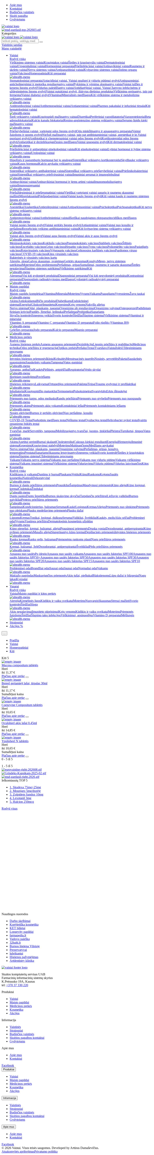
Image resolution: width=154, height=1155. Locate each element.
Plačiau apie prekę (13, 676)
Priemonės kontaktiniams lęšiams (105, 405)
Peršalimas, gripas (68, 265)
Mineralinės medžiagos (76, 95)
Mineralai (62, 293)
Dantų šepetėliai (36, 496)
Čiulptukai (24, 488)
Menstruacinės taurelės (80, 358)
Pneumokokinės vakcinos (83, 243)
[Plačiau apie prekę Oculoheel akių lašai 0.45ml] (11, 719)
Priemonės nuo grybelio (93, 398)
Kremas (92, 507)
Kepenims (62, 304)
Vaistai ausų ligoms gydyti (58, 236)
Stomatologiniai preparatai (26, 80)
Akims (14, 301)
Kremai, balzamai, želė (24, 546)
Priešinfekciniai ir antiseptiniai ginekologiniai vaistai (42, 149)
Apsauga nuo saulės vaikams (65, 554)
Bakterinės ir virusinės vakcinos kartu (33, 257)
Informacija (9, 1098)
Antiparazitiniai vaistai (70, 69)
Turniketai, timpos (132, 431)
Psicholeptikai (108, 207)
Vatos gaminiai (73, 362)
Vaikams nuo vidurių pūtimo (98, 460)
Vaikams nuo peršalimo (65, 460)
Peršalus (82, 348)
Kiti (89, 268)
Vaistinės (15, 1027)
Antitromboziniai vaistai (25, 106)
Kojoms (105, 474)
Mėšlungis (127, 615)
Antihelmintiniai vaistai (54, 218)
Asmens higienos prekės (25, 344)
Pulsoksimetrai (82, 391)
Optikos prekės (67, 348)
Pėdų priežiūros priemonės (106, 546)
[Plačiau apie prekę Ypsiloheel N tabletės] (11, 737)
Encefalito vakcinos (33, 246)
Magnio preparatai (86, 330)
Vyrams (85, 293)
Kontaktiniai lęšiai (72, 405)
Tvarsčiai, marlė (20, 431)
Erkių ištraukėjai (116, 391)
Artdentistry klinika (22, 960)
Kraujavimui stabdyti (45, 445)
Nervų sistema (19, 449)
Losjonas (81, 507)
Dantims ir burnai (48, 474)
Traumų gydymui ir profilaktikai (115, 384)
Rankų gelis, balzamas (42, 539)
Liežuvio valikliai (118, 496)
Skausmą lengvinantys (62, 452)
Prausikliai (63, 485)
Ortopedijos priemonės (63, 384)
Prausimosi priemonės (74, 528)
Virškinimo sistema (65, 463)
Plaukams (65, 474)
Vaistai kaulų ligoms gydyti (84, 196)
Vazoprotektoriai (134, 116)
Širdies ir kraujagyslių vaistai (86, 62)
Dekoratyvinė (41, 478)
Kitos (145, 463)
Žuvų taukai (137, 293)
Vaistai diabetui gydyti (35, 95)
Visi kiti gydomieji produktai (40, 275)
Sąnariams (97, 311)
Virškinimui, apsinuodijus (77, 615)
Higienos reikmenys (22, 384)
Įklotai (50, 358)
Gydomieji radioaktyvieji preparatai (96, 279)
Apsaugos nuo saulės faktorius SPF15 (68, 561)
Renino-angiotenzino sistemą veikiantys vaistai (93, 120)
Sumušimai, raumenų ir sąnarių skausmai (106, 265)
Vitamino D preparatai (79, 322)
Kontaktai (16, 8)
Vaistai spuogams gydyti (92, 142)
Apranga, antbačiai (21, 369)
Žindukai (37, 488)
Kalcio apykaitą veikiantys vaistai (59, 163)
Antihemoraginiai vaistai (55, 106)
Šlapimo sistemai (93, 315)
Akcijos (14, 1013)
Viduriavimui (85, 463)
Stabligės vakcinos (110, 243)
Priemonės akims (20, 405)
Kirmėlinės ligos (30, 600)
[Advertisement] (32, 835)
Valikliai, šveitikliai (85, 517)
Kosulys (92, 261)
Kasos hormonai (28, 163)
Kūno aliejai (119, 485)
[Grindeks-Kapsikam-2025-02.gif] (24, 773)
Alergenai (16, 275)
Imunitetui (49, 304)
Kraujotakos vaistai (56, 62)
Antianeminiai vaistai (84, 106)
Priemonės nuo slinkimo (121, 507)
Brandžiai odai (40, 568)
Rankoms (94, 474)
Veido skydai (92, 369)
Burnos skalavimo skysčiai (63, 496)
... (4, 633)
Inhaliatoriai (17, 391)
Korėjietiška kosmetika (24, 924)
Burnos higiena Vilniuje (25, 946)
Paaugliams (107, 293)
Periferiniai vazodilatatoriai (107, 116)
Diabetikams (64, 301)
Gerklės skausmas (75, 261)
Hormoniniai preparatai (60, 66)
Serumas (61, 507)
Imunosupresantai (29, 185)
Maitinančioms (79, 445)
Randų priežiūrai (67, 398)
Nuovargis (91, 600)
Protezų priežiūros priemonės (39, 499)
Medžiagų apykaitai (101, 445)
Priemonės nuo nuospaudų (124, 398)
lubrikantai (16, 953)
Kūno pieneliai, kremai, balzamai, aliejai (35, 528)
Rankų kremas (19, 539)
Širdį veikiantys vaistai (24, 116)
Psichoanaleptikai (128, 207)
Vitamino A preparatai (23, 322)
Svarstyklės (99, 391)
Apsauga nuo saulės (22, 554)
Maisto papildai (19, 286)
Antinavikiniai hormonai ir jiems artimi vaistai (65, 181)
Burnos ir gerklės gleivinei (46, 413)
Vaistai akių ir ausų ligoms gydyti (96, 236)
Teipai (91, 384)
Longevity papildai (21, 931)
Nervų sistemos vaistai (41, 69)
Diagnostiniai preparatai (73, 275)
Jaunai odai (71, 568)
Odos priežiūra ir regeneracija (39, 348)
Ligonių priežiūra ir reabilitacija (113, 344)
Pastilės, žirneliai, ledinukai (47, 311)
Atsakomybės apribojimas (18, 1151)
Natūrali (27, 478)
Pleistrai (115, 431)
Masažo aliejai (42, 532)
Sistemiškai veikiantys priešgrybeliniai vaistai (93, 171)
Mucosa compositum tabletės (20, 665)
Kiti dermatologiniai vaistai (125, 142)
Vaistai (14, 55)
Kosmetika (16, 467)
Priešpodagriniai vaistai (52, 196)
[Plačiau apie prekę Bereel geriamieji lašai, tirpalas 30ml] (11, 679)
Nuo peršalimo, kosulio (78, 413)
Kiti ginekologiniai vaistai (91, 149)
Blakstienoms (100, 575)
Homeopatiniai (38, 73)
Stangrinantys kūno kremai (68, 532)
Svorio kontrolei (63, 315)
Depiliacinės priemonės (99, 532)
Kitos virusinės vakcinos (63, 254)
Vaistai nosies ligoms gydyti (27, 225)
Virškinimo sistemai (116, 315)
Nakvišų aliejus (95, 304)
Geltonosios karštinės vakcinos (95, 250)
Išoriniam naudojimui (23, 377)
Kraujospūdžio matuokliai (41, 391)
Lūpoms (15, 517)
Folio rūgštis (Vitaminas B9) (111, 322)
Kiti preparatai (57, 73)
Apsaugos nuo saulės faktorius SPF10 (116, 561)
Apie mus (16, 5)
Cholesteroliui (65, 442)
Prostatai (29, 452)
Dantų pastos (18, 496)
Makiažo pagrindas (22, 575)
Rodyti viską (18, 59)
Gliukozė (37, 304)
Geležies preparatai (22, 330)
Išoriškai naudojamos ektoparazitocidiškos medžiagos (103, 218)
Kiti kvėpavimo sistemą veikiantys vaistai (105, 228)
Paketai (123, 358)
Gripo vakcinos (55, 246)
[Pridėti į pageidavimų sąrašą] (27, 677)
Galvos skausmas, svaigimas (46, 261)
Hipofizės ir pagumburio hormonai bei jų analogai (41, 160)
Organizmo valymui (107, 308)
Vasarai (14, 586)
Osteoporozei (128, 308)
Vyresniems (122, 293)
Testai (90, 348)
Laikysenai (42, 384)
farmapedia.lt (18, 935)
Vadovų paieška (20, 939)
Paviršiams (43, 377)
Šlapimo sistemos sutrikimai (42, 268)
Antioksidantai (27, 301)
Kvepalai (21, 579)
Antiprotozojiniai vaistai (25, 218)
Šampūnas (76, 485)
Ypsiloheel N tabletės (15, 741)
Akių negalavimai (21, 611)
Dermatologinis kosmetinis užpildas (70, 521)
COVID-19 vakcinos (34, 254)
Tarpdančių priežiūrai (93, 496)
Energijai (25, 304)
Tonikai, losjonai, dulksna (46, 517)
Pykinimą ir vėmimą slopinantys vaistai (98, 84)
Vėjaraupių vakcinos (63, 250)
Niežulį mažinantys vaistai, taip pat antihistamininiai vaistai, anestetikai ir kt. (90, 134)
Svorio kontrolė (107, 452)
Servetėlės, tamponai (43, 431)
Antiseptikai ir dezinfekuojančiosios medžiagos (47, 142)
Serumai (67, 517)
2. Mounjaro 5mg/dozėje (25, 791)
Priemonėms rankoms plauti (73, 539)
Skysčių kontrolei (21, 315)
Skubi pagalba (19, 15)
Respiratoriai (76, 369)
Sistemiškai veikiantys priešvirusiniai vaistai (45, 174)
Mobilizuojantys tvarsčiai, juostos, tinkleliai (83, 431)
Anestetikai (17, 207)
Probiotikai (84, 311)
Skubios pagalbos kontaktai (27, 1037)
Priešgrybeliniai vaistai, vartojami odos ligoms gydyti (43, 131)
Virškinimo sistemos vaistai (27, 62)
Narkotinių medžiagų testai (49, 420)
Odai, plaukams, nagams (44, 308)
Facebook (8, 1065)
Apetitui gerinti (27, 442)
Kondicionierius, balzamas (39, 507)
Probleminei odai (20, 568)
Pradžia (14, 640)
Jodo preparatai (43, 330)
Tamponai (57, 362)
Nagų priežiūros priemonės (108, 539)
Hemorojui (125, 442)
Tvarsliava (101, 348)
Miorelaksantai (28, 196)
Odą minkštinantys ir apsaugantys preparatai (104, 131)
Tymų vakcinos (97, 246)
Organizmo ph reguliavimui (77, 308)
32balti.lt (15, 942)
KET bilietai (17, 928)
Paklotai (82, 384)
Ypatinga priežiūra (36, 521)
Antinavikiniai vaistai (116, 66)
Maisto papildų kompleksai (27, 293)
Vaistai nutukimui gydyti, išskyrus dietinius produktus (79, 91)
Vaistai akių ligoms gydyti (26, 236)
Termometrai (65, 391)
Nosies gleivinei (20, 413)
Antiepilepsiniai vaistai (52, 207)
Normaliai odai (87, 568)
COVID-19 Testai (21, 420)
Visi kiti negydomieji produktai (107, 275)
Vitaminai (56, 95)
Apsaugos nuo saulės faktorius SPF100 (108, 554)
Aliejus (101, 507)
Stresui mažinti (120, 600)
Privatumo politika (46, 1151)
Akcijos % (16, 626)
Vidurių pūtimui (104, 463)
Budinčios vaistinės (22, 12)
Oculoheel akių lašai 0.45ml (19, 723)
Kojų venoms (76, 304)
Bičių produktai (46, 301)
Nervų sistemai (19, 308)
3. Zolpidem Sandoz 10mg (26, 794)
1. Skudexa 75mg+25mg (25, 787)
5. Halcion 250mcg (22, 801)
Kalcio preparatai (64, 330)
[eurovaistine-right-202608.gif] (22, 769)
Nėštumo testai (75, 420)
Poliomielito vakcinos (121, 246)
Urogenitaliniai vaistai (31, 66)
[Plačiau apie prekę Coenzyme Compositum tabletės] (11, 701)
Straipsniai (16, 622)
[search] (41, 42)
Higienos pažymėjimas (24, 957)
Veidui (76, 474)
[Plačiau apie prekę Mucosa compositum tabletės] (11, 661)
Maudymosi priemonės (97, 485)
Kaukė (71, 507)
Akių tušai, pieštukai (79, 575)
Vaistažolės (115, 348)
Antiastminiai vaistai (94, 225)
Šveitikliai (82, 546)
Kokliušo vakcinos (55, 243)
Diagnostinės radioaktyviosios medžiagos (48, 279)
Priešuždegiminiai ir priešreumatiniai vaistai (37, 192)
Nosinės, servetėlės (106, 358)
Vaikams (95, 293)
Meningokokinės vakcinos (26, 243)
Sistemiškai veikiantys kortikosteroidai (97, 160)
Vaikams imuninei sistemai (36, 463)
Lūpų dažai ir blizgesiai (124, 575)
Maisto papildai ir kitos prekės (37, 593)
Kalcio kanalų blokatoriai (48, 120)
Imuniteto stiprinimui (45, 611)
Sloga (34, 604)
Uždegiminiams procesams (56, 456)
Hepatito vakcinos (76, 246)
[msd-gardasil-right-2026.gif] (20, 776)
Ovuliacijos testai (96, 420)
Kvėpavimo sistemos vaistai (101, 69)
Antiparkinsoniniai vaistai (83, 207)
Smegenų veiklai (42, 315)
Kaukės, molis (106, 517)
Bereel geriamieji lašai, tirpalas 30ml (24, 683)
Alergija (15, 600)
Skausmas (104, 600)
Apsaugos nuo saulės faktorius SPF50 (64, 557)
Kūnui (84, 474)
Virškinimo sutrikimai (73, 268)
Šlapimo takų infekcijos (46, 615)
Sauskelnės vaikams (38, 362)
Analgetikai (31, 207)
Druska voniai (97, 528)
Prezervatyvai (18, 949)
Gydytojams (17, 19)
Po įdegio (41, 554)
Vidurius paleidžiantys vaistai (55, 88)
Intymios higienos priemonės (28, 358)
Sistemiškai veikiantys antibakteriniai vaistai (37, 171)
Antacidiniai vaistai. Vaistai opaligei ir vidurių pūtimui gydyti (81, 80)
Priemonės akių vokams (46, 405)
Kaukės (38, 369)
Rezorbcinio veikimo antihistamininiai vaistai (50, 228)
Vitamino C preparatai (51, 322)
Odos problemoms (45, 265)
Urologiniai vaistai (43, 153)
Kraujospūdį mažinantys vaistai (58, 116)
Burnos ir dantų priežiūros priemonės (33, 485)
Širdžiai (78, 315)
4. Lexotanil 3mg (20, 798)
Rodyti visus (9, 808)
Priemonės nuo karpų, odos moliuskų (33, 398)
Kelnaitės (60, 358)
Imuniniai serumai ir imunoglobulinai (96, 174)
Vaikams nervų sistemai (35, 460)
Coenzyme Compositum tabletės (22, 705)
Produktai (8, 1069)
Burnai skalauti (46, 442)
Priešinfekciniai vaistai (89, 66)
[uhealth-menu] (20, 77)
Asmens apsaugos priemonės (58, 344)
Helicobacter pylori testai (122, 420)
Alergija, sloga (19, 261)
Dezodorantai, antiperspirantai (125, 528)
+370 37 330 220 (17, 985)
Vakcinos (23, 73)
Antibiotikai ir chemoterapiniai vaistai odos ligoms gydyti (66, 138)
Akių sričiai (122, 517)
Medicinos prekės (21, 337)
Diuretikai (84, 116)
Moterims (28, 265)
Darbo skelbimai (20, 921)
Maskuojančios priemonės (50, 575)
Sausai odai (57, 568)
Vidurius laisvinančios (128, 463)
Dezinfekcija (85, 344)
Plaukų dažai (75, 510)
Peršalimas (70, 311)
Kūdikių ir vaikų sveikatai (57, 600)
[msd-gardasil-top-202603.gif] (21, 30)
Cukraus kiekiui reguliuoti (90, 442)
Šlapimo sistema (29, 456)
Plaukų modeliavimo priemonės (47, 510)
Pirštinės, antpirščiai (55, 369)
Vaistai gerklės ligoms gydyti (63, 225)
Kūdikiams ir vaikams (23, 474)
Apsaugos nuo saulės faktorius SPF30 (112, 557)
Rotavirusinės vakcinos (35, 250)
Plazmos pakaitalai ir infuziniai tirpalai (121, 106)
